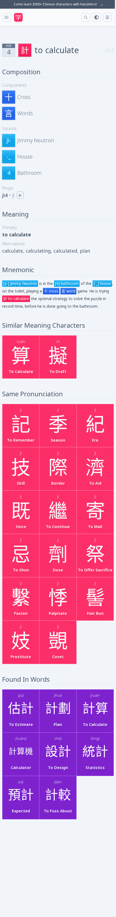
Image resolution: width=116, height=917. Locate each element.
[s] (110, 50)
